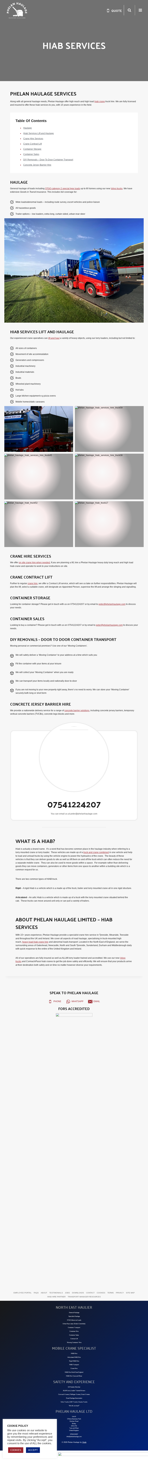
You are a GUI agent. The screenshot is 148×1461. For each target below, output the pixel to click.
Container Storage (32, 149)
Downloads (78, 1293)
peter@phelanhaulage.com (112, 604)
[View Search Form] (129, 10)
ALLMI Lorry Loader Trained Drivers (74, 1390)
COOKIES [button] (15, 1450)
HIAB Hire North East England (74, 1372)
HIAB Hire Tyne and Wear (74, 1376)
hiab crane (99, 101)
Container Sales (31, 154)
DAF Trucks (73, 1402)
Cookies (101, 1293)
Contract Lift (74, 1339)
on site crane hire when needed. (34, 562)
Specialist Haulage (74, 1316)
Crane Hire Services (33, 138)
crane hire (33, 583)
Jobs (67, 1293)
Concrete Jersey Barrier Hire (37, 165)
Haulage (27, 128)
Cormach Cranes (63, 1394)
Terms (110, 1293)
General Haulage (74, 1312)
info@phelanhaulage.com (74, 1436)
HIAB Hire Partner (56, 1297)
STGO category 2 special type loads (62, 188)
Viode (84, 1442)
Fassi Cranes (85, 1394)
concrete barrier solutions (76, 710)
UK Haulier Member (74, 1387)
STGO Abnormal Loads (74, 1320)
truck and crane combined (96, 852)
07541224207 (74, 1434)
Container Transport (74, 1327)
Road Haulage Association (74, 1398)
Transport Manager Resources (84, 1297)
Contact (90, 1293)
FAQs (36, 1293)
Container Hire (74, 1331)
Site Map (130, 1293)
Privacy (120, 1293)
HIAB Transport (74, 1364)
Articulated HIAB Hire (74, 1357)
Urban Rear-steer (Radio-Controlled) (74, 1324)
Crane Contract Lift (32, 144)
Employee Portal (23, 1293)
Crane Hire (74, 1368)
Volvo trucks (117, 188)
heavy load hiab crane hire (35, 942)
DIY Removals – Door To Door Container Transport (48, 159)
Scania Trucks (83, 1402)
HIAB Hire (74, 1353)
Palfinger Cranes (75, 1394)
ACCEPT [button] (33, 1450)
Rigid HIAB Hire (74, 1361)
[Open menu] (140, 10)
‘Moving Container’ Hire (74, 1342)
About (44, 1293)
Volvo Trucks (65, 1402)
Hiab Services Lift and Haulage (38, 133)
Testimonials (56, 1293)
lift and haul (54, 338)
